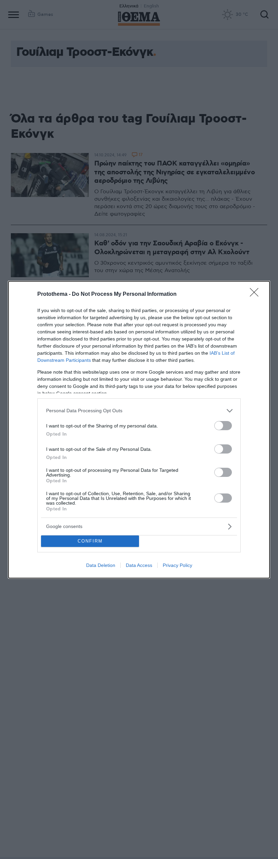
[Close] (256, 294)
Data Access (139, 565)
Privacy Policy (177, 565)
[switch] (223, 425)
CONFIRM (90, 541)
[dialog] (139, 429)
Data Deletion (100, 565)
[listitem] (139, 410)
